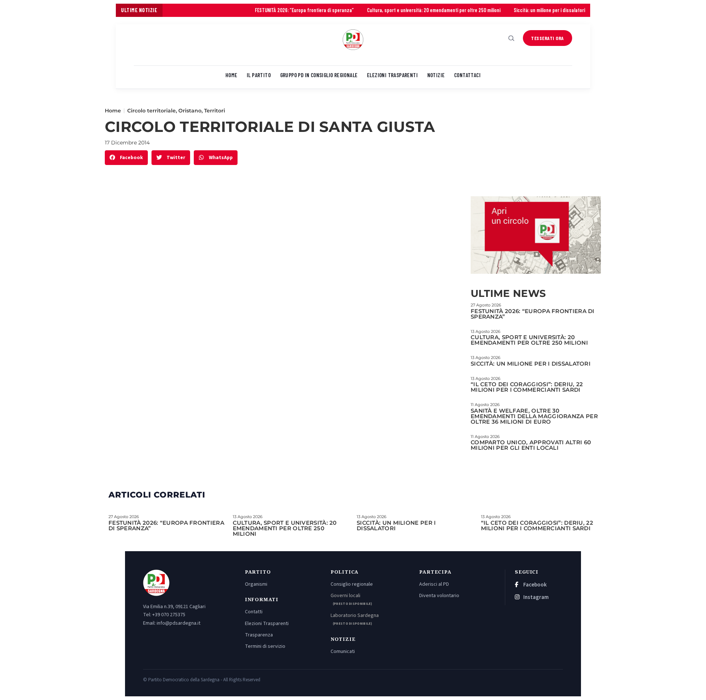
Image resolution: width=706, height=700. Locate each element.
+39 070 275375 (168, 614)
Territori (214, 110)
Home (231, 75)
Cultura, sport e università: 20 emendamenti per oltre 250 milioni (410, 10)
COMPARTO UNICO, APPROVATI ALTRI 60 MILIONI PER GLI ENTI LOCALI (531, 445)
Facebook (534, 585)
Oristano (190, 110)
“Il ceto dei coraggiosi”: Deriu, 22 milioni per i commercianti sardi (527, 387)
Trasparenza (259, 635)
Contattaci (467, 75)
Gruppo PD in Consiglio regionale (319, 75)
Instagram (535, 597)
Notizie (436, 75)
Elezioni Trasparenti (267, 623)
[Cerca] (511, 38)
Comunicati (343, 651)
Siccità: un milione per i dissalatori (526, 10)
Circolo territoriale (151, 110)
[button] (126, 157)
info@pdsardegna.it (178, 623)
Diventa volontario (439, 595)
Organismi (256, 584)
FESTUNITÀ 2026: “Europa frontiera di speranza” (281, 10)
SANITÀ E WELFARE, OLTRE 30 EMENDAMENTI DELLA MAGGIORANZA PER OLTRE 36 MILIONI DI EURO (534, 416)
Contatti (254, 611)
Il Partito (259, 75)
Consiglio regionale (352, 584)
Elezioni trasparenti (392, 75)
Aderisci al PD (434, 584)
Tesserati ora (547, 38)
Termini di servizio (265, 646)
